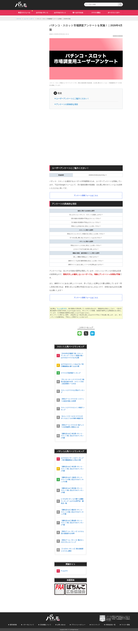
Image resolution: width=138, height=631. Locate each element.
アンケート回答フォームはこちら (86, 195)
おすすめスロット (60, 12)
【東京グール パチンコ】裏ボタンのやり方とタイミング (72, 541)
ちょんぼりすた (62, 308)
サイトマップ (95, 624)
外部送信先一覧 (110, 624)
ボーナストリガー (114, 12)
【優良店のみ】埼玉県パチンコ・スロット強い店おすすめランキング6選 (72, 436)
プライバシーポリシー (78, 624)
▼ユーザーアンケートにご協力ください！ (71, 99)
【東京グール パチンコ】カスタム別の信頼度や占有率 (72, 532)
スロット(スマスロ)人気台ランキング (73, 391)
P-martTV (64, 571)
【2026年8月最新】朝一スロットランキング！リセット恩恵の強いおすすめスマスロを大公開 (72, 356)
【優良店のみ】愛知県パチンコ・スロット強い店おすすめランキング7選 (72, 523)
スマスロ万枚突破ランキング (71, 373)
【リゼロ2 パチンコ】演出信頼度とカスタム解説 (72, 550)
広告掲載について (45, 624)
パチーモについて (28, 624)
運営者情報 (13, 624)
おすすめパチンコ (42, 12)
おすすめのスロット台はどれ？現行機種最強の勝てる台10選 (72, 365)
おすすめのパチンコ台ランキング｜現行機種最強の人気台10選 (72, 459)
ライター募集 (125, 624)
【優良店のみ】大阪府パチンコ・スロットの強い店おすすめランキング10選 (72, 479)
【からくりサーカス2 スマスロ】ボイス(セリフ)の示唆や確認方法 (72, 417)
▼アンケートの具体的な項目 (66, 104)
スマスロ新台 (95, 12)
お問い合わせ (61, 624)
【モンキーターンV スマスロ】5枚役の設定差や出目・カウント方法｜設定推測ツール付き (72, 381)
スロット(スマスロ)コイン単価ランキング (73, 409)
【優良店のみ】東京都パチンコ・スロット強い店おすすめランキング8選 (72, 490)
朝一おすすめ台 (78, 12)
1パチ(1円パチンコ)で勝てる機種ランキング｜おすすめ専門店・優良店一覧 (72, 501)
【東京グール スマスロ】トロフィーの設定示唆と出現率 (72, 400)
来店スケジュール (24, 12)
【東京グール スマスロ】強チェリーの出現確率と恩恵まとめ (72, 426)
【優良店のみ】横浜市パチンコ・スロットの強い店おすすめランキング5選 (72, 512)
